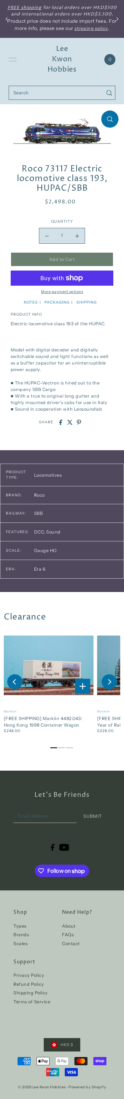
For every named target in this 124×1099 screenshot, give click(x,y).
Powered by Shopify (87, 1087)
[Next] (109, 681)
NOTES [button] (31, 302)
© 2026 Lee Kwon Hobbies (42, 1087)
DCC (39, 532)
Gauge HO (45, 550)
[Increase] (77, 235)
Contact (71, 943)
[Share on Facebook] (60, 422)
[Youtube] (64, 847)
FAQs (68, 934)
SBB (38, 513)
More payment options (62, 291)
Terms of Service (31, 1001)
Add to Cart (62, 259)
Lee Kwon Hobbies (62, 59)
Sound (53, 532)
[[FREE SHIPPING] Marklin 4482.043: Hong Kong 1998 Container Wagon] (49, 665)
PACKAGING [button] (57, 302)
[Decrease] (46, 235)
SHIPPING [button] (86, 302)
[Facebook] (52, 847)
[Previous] (14, 681)
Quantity (62, 221)
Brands (21, 934)
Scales (20, 943)
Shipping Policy (30, 992)
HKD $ (67, 1045)
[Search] (109, 92)
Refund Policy (28, 984)
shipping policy (91, 28)
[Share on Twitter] (70, 422)
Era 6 (40, 569)
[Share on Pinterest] (79, 422)
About (69, 926)
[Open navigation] (13, 59)
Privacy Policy (28, 975)
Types (20, 926)
